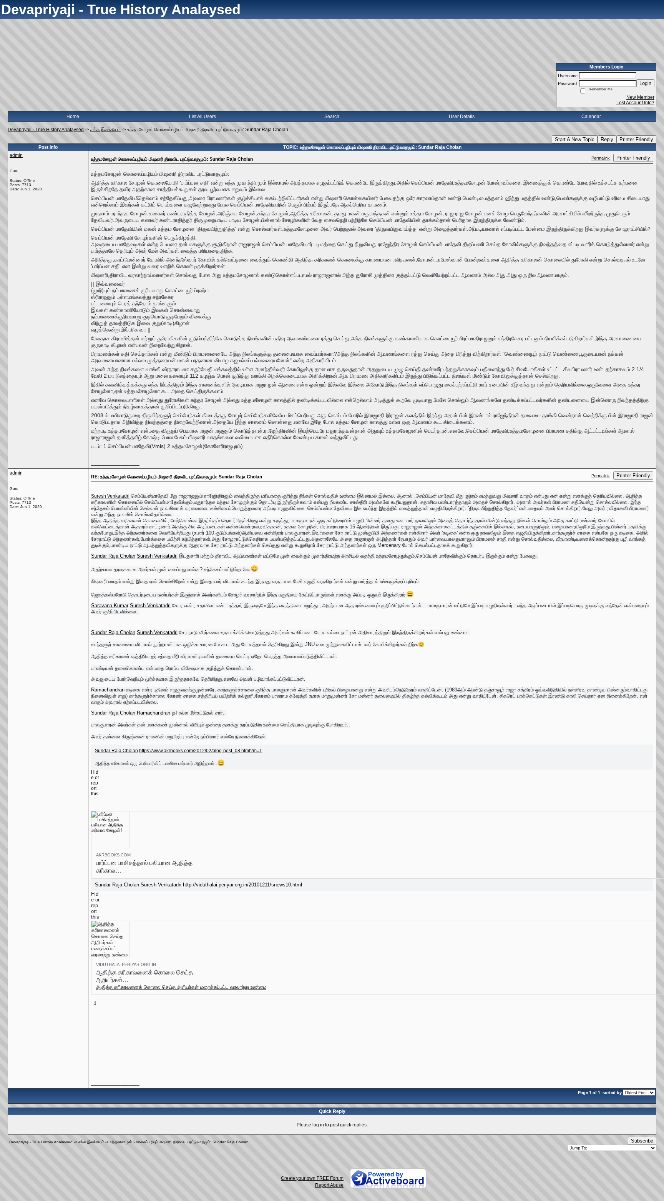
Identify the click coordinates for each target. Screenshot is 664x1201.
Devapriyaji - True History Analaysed (46, 129)
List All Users (202, 116)
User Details (462, 116)
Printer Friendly (636, 139)
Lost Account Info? (635, 102)
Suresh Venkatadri (110, 496)
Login (645, 83)
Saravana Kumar (109, 605)
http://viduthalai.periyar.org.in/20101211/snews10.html (242, 885)
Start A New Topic (574, 139)
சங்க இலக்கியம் (105, 129)
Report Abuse (329, 1185)
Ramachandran (107, 690)
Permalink (600, 158)
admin (16, 155)
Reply (607, 139)
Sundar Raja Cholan (113, 556)
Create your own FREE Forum (312, 1178)
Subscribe (642, 1141)
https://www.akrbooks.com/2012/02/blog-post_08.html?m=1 (200, 750)
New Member (640, 97)
